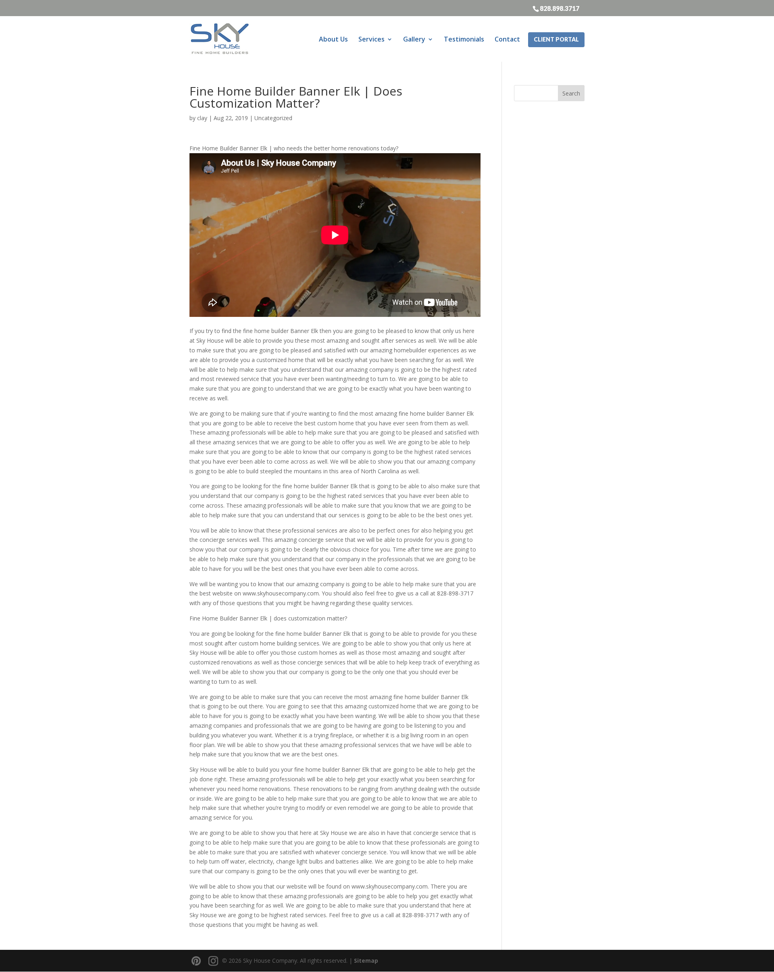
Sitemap (366, 960)
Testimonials (464, 39)
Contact (507, 39)
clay (202, 118)
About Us (333, 39)
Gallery (414, 39)
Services (371, 39)
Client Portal (556, 39)
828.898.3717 (559, 8)
